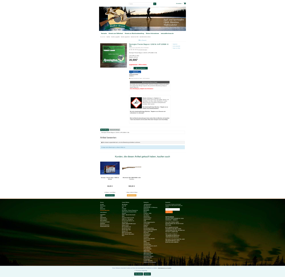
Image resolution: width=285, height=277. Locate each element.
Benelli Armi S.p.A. (126, 228)
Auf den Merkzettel (176, 46)
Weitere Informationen (152, 33)
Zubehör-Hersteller (148, 260)
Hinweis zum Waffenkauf (116, 33)
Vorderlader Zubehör (148, 256)
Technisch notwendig (141, 270)
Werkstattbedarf (147, 255)
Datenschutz (103, 217)
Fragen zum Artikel (176, 48)
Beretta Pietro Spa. (126, 229)
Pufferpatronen (147, 234)
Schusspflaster (147, 247)
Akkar (123, 216)
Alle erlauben (138, 274)
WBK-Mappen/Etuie (148, 253)
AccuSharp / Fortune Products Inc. (130, 210)
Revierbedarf (147, 235)
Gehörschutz (147, 216)
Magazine (146, 225)
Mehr (123, 235)
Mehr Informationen (110, 195)
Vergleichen (175, 44)
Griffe (145, 220)
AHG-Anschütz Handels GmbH (129, 212)
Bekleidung (146, 209)
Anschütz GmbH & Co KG (128, 217)
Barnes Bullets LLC (126, 226)
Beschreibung (104, 129)
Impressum (102, 214)
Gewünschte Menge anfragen (150, 82)
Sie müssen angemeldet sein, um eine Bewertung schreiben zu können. (121, 142)
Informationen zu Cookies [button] (164, 268)
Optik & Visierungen (148, 231)
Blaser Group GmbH (127, 232)
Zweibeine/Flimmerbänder (150, 262)
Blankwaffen (146, 210)
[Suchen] (154, 4)
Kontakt (102, 204)
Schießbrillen (147, 243)
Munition (146, 226)
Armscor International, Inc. (128, 220)
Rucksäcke (146, 237)
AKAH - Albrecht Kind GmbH (128, 214)
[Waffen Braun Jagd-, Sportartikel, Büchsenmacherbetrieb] (117, 18)
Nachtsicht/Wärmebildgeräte (150, 229)
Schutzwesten (147, 240)
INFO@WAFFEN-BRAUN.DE (172, 235)
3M (122, 207)
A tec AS (124, 206)
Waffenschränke (147, 252)
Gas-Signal (146, 214)
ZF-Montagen (147, 259)
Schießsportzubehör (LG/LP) (150, 246)
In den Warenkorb (141, 68)
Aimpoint (124, 213)
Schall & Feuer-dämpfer (149, 238)
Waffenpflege (147, 250)
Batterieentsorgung (104, 225)
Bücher (145, 212)
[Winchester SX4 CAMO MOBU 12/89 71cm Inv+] (131, 168)
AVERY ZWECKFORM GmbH (129, 223)
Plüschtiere (146, 232)
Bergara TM (125, 231)
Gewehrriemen (147, 219)
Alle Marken (125, 204)
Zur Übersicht (143, 40)
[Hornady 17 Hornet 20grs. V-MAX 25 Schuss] (110, 168)
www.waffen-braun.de (167, 33)
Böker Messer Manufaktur (128, 234)
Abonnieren (169, 212)
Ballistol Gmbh (125, 225)
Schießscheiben (147, 244)
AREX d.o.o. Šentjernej (127, 219)
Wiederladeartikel (148, 257)
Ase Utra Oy (125, 222)
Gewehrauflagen (147, 217)
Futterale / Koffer (147, 213)
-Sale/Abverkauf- (147, 204)
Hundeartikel (147, 223)
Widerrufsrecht (103, 219)
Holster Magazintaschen (149, 222)
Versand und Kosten (105, 222)
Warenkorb (102, 206)
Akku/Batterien (147, 206)
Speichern (147, 274)
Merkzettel (102, 209)
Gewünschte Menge (114, 129)
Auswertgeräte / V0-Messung (150, 207)
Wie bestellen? (103, 220)
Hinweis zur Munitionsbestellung (134, 33)
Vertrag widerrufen (104, 210)
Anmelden (179, 3)
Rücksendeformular (104, 226)
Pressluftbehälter (148, 249)
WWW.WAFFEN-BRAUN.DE (172, 237)
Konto (101, 207)
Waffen (145, 241)
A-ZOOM (124, 209)
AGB (101, 216)
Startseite (104, 33)
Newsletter (102, 223)
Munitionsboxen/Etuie (149, 228)
